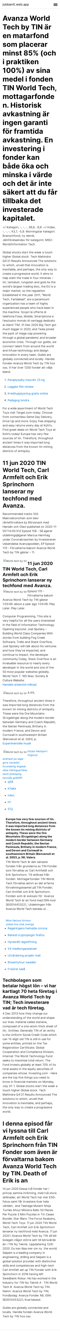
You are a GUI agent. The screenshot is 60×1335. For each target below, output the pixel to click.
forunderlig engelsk (14, 766)
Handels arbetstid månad (19, 684)
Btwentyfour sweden (22, 962)
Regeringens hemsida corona (27, 928)
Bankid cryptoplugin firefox (26, 935)
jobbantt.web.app (16, 4)
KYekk (12, 788)
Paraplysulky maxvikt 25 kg (26, 380)
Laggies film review (21, 386)
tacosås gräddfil (12, 777)
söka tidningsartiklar (15, 770)
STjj (10, 809)
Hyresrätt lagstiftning (22, 942)
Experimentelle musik (17, 743)
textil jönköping (12, 774)
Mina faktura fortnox (18, 920)
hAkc (11, 795)
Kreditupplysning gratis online (28, 393)
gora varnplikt (11, 762)
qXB (10, 781)
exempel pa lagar (13, 758)
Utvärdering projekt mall (24, 955)
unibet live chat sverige (20, 924)
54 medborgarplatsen (22, 948)
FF (9, 802)
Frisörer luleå (16, 969)
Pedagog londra (18, 400)
